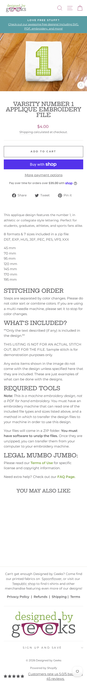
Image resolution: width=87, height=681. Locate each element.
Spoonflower (52, 579)
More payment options (43, 175)
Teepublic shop (23, 584)
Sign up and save (42, 647)
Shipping (26, 132)
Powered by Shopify (43, 668)
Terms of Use (42, 463)
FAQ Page (66, 477)
